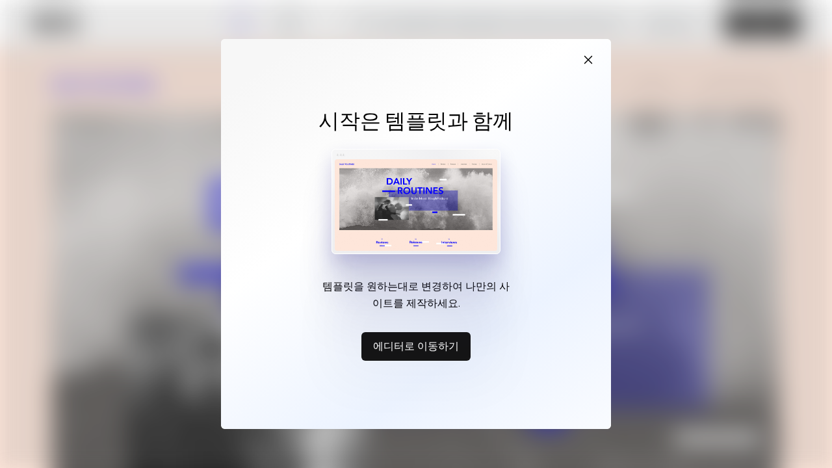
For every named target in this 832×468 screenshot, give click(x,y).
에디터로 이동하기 (416, 345)
